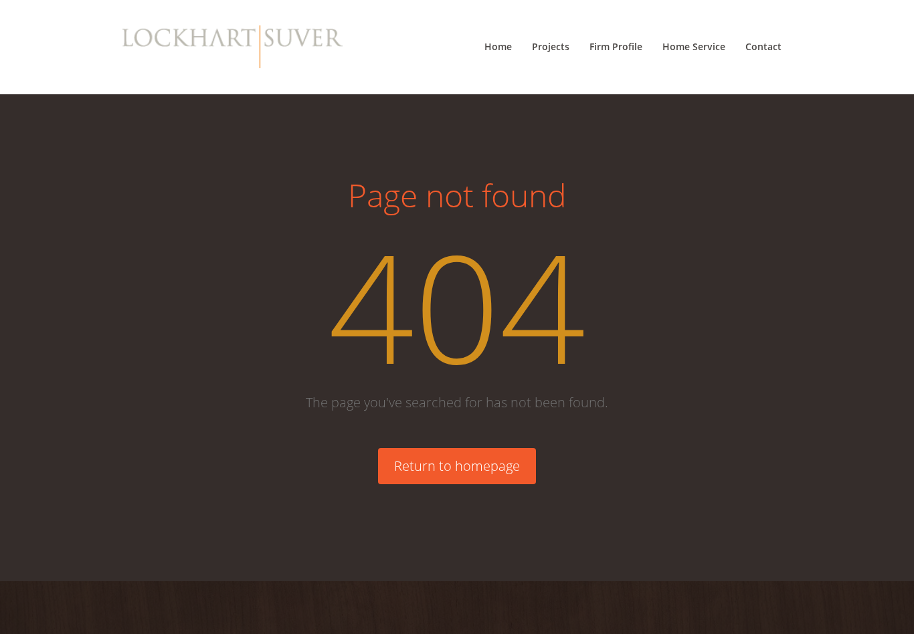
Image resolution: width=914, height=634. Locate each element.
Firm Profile (615, 46)
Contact (763, 46)
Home (498, 46)
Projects (550, 46)
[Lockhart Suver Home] (232, 46)
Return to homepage (457, 466)
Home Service (693, 46)
